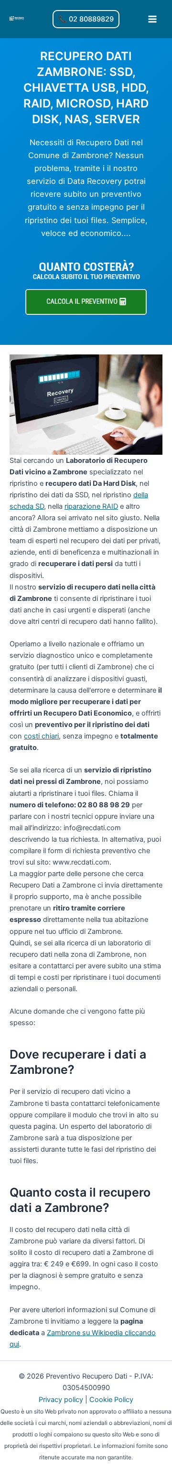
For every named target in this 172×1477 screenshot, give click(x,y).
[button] (86, 19)
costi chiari (41, 736)
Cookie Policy (111, 1399)
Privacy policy (61, 1399)
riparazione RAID (91, 506)
